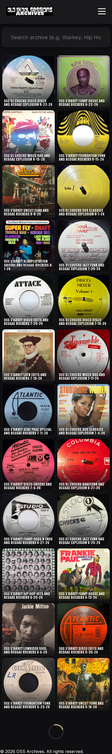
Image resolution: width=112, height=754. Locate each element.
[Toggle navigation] (102, 11)
